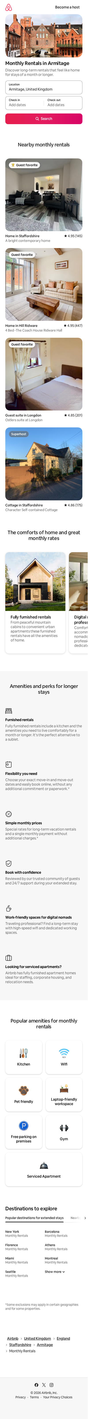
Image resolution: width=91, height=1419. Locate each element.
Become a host (67, 7)
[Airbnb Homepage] (8, 7)
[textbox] (24, 105)
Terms (34, 1397)
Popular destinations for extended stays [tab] (34, 1218)
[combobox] (44, 89)
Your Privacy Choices (57, 1397)
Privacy (20, 1397)
